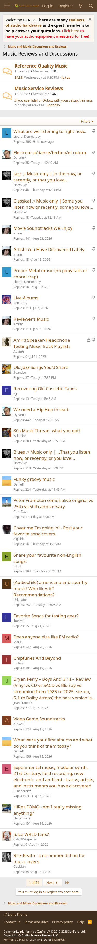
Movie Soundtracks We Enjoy (42, 228)
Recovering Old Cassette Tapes (45, 389)
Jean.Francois (23, 702)
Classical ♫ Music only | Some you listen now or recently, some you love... (53, 204)
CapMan (19, 866)
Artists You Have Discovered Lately (48, 249)
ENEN (17, 566)
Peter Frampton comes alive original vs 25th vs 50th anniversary (53, 503)
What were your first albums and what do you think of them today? (52, 743)
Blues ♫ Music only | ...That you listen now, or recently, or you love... (51, 455)
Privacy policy (62, 922)
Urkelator (20, 599)
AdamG (18, 351)
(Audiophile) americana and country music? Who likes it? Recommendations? (50, 588)
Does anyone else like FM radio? (46, 637)
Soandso (53, 105)
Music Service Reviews (38, 88)
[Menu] (7, 6)
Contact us (12, 922)
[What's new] (81, 6)
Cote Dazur (21, 511)
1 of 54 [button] (34, 882)
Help (80, 922)
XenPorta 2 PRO (14, 939)
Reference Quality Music (41, 66)
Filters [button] (85, 121)
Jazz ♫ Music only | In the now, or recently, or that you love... (47, 177)
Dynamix (19, 157)
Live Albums (25, 298)
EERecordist (22, 791)
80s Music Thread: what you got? (46, 431)
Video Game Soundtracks (39, 719)
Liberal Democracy (27, 136)
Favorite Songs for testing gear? (45, 616)
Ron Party (20, 303)
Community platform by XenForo (45, 931)
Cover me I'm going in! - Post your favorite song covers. (48, 531)
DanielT (19, 484)
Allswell (18, 724)
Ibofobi (18, 663)
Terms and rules (36, 922)
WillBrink (19, 436)
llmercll (18, 621)
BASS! (18, 77)
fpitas (65, 77)
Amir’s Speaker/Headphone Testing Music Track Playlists (41, 343)
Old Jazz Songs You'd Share (40, 367)
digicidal (19, 539)
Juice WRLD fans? (31, 834)
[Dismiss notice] (89, 20)
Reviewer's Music (31, 319)
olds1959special (25, 839)
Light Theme (17, 914)
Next (50, 882)
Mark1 (18, 642)
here (75, 30)
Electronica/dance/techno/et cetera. (50, 153)
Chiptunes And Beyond (37, 658)
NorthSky (20, 185)
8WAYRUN (58, 939)
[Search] (91, 6)
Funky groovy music (34, 479)
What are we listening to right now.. (49, 131)
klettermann (22, 818)
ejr (15, 394)
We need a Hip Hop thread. (41, 410)
